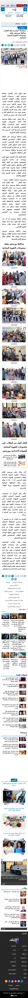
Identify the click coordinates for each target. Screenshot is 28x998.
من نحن (17, 985)
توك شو (14, 954)
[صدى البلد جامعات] (13, 5)
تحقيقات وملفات (12, 973)
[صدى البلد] (14, 9)
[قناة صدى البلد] (25, 5)
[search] (3, 9)
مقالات (24, 977)
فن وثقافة (24, 954)
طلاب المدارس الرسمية (14, 603)
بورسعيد (8, 582)
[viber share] (15, 579)
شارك (15, 45)
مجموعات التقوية (8, 591)
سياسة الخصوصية (14, 988)
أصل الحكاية (13, 961)
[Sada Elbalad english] (3, 5)
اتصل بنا (10, 985)
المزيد (3, 884)
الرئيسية (25, 12)
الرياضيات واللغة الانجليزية (14, 606)
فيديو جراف (23, 965)
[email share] (2, 45)
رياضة (14, 950)
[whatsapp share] (5, 45)
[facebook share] (12, 45)
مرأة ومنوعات (23, 957)
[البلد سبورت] (19, 5)
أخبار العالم (24, 961)
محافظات (17, 23)
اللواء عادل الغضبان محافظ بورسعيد (14, 600)
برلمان (25, 973)
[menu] (25, 9)
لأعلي (23, 933)
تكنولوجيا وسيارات (12, 969)
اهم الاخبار (17, 12)
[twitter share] (9, 45)
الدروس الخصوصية (17, 582)
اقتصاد (25, 969)
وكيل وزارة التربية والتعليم (14, 588)
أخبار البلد (10, 12)
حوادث (3, 12)
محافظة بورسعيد (19, 591)
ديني (15, 957)
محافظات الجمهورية (14, 594)
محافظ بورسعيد (14, 585)
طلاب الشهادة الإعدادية (14, 597)
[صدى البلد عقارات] (8, 5)
